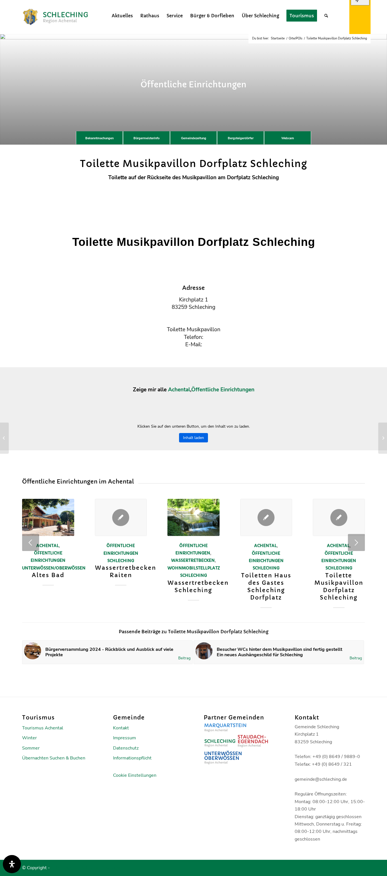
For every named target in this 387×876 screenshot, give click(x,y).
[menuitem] (122, 15)
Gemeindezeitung (193, 138)
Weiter (356, 542)
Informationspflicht (132, 758)
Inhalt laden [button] (193, 437)
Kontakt (121, 728)
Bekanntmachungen (99, 138)
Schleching (120, 560)
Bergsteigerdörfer (241, 138)
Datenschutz (126, 748)
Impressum (124, 738)
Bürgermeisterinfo (146, 138)
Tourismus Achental (42, 728)
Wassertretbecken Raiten (125, 571)
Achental (179, 389)
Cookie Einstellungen (134, 775)
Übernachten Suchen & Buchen (53, 758)
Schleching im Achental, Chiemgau (86, 868)
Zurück (30, 542)
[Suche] (326, 15)
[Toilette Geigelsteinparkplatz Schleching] (4, 438)
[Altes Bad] (48, 517)
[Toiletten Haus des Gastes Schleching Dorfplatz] (266, 517)
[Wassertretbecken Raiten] (121, 517)
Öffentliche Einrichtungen (222, 389)
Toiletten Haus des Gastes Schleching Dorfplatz (266, 586)
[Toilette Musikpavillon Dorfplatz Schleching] (339, 517)
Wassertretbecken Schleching (198, 586)
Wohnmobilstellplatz (193, 568)
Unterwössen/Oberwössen (54, 568)
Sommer (31, 748)
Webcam (287, 138)
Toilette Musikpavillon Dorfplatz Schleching (338, 586)
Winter (29, 738)
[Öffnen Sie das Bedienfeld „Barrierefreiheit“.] (12, 864)
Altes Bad (48, 575)
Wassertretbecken (193, 560)
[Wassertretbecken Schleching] (193, 517)
